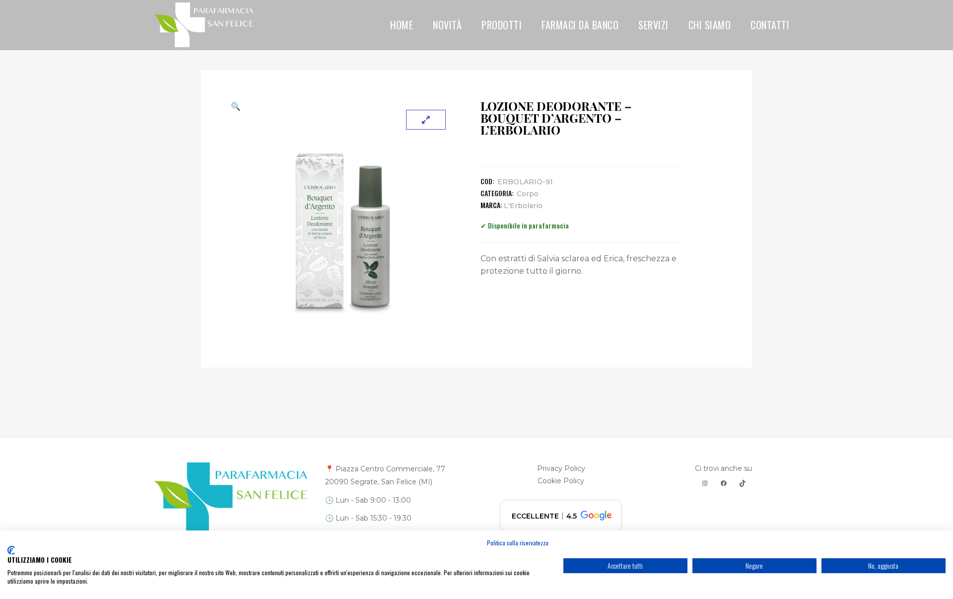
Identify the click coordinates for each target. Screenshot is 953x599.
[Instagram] (704, 483)
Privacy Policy (561, 468)
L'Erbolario (523, 205)
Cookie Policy (561, 480)
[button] (343, 106)
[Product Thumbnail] (426, 120)
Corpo (528, 193)
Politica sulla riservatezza (517, 542)
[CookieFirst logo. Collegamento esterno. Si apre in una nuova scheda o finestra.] (11, 550)
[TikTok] (742, 483)
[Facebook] (723, 483)
